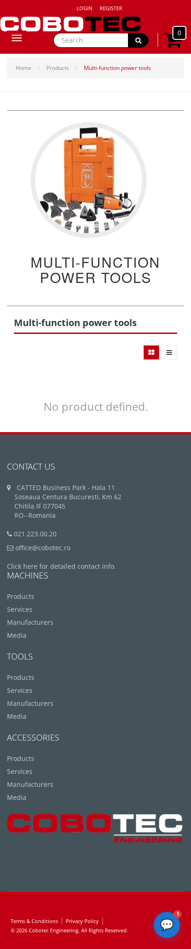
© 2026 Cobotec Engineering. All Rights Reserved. (69, 930)
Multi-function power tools (117, 68)
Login (84, 8)
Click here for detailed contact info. (61, 566)
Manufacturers (30, 622)
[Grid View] (151, 352)
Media (16, 635)
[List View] (169, 352)
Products (57, 68)
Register (111, 8)
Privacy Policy (82, 921)
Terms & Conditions (34, 921)
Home (24, 68)
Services (19, 609)
